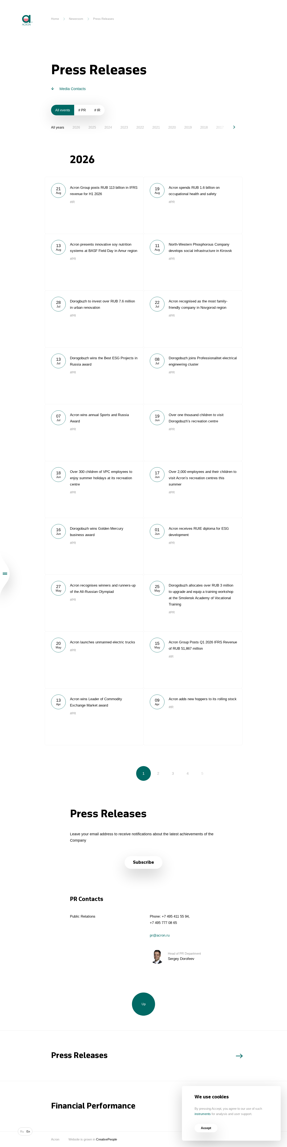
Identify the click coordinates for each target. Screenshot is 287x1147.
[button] (230, 127)
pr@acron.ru (160, 935)
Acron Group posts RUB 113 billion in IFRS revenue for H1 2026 (94, 205)
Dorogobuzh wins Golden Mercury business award (94, 546)
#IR (72, 202)
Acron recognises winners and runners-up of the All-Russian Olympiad (94, 603)
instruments (203, 1114)
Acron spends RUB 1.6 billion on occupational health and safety (193, 205)
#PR (172, 202)
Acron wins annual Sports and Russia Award (94, 432)
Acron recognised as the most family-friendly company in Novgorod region (193, 318)
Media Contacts (72, 89)
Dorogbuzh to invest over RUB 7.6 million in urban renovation (94, 318)
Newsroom (76, 18)
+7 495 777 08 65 (163, 923)
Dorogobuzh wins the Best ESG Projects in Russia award (94, 375)
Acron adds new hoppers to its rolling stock (193, 716)
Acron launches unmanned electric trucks (94, 659)
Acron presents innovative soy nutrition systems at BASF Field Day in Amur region (94, 262)
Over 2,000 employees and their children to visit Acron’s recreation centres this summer (193, 489)
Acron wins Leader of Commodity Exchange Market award (94, 716)
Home (55, 18)
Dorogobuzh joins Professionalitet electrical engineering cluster (193, 375)
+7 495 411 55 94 (175, 916)
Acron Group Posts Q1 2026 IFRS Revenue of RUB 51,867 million (193, 659)
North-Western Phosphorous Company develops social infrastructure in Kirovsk (193, 262)
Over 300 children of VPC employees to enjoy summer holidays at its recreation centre (94, 489)
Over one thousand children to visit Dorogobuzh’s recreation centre (193, 432)
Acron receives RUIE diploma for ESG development (193, 546)
